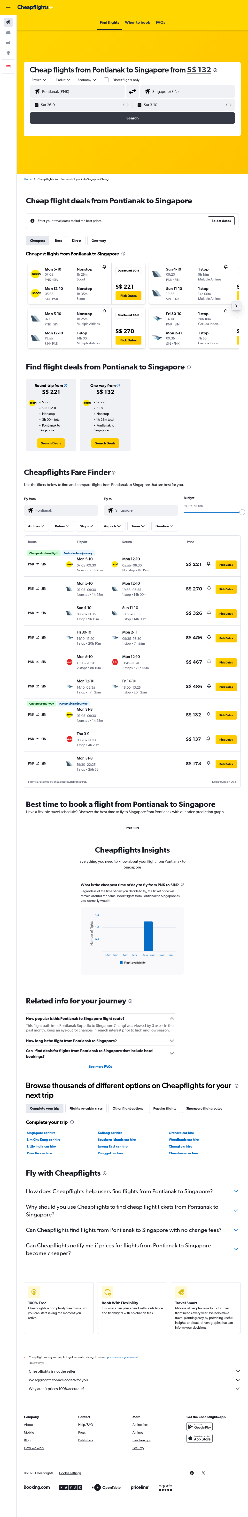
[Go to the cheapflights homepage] (35, 7)
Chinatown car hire (183, 1153)
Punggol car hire (110, 1153)
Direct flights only (126, 80)
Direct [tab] (76, 241)
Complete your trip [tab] (44, 1108)
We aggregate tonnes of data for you (58, 1380)
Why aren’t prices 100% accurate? (57, 1388)
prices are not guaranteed (122, 1357)
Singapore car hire (41, 1133)
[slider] (242, 512)
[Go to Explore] (8, 53)
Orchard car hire (181, 1133)
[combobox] (87, 79)
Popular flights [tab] (164, 1108)
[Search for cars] (8, 42)
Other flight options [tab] (128, 1108)
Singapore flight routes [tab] (204, 1108)
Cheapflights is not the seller (52, 1371)
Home (28, 179)
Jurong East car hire (113, 1146)
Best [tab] (58, 241)
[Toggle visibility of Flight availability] (133, 962)
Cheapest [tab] (37, 241)
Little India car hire (41, 1146)
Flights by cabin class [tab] (86, 1108)
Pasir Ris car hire (39, 1153)
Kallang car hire (110, 1133)
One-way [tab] (99, 241)
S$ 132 (199, 69)
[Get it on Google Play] (199, 1426)
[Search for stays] (8, 32)
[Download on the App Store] (199, 1438)
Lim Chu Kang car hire (44, 1139)
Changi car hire (180, 1146)
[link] (51, 443)
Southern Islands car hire (117, 1139)
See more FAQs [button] (100, 1066)
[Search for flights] (8, 22)
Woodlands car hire (184, 1139)
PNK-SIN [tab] (132, 828)
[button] (8, 7)
